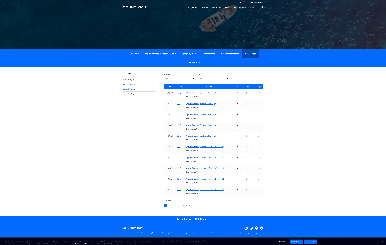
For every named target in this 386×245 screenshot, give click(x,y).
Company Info (189, 53)
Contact (251, 7)
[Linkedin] (246, 229)
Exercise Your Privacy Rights (165, 232)
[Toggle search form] (262, 7)
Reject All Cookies (296, 241)
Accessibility (202, 232)
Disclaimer (178, 232)
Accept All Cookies (310, 241)
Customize (282, 241)
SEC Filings (250, 53)
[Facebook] (256, 229)
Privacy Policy (152, 232)
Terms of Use (126, 232)
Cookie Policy (193, 232)
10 (193, 205)
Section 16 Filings (128, 94)
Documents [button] (191, 96)
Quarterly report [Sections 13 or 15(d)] (201, 92)
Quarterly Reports (129, 89)
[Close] (383, 241)
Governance (194, 62)
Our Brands (204, 7)
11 (200, 205)
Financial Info (208, 53)
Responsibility (216, 7)
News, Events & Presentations (160, 53)
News (234, 7)
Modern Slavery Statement (139, 232)
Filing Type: (167, 74)
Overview (134, 53)
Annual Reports (128, 84)
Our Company (192, 7)
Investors (242, 7)
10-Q (179, 92)
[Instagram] (251, 229)
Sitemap (185, 232)
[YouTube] (261, 229)
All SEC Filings (128, 79)
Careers (226, 7)
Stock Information (230, 53)
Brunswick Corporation (246, 233)
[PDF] (237, 92)
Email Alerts (185, 219)
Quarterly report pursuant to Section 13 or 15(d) (205, 146)
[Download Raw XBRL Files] (246, 92)
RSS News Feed (205, 219)
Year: (199, 74)
